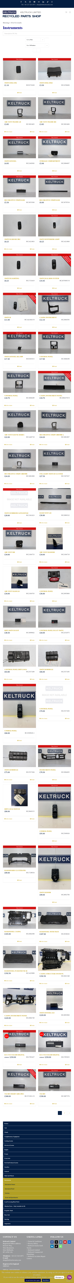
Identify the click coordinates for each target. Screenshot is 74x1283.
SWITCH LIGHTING (11, 278)
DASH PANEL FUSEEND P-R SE (15, 971)
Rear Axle (7, 1215)
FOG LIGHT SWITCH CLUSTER (51, 474)
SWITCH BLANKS (46, 83)
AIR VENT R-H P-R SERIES (14, 435)
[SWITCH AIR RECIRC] (19, 225)
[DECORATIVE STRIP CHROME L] (54, 421)
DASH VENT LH (45, 513)
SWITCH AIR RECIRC (12, 239)
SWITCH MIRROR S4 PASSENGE (16, 513)
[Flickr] (69, 1242)
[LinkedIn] (52, 1246)
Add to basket (9, 131)
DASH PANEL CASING (12, 931)
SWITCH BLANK (10, 83)
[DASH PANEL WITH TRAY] (54, 918)
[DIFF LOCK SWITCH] (19, 795)
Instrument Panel (9, 1189)
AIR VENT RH (9, 552)
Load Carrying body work (11, 1202)
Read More (46, 1280)
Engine (6, 1149)
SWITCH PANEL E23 (47, 1013)
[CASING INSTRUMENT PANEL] (19, 1000)
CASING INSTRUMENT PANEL (51, 395)
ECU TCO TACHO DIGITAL (14, 1055)
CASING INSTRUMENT (48, 317)
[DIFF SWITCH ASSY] (19, 617)
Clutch (6, 1132)
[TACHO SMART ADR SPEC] (19, 1080)
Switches (7, 1193)
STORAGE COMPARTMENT (50, 161)
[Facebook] (52, 1242)
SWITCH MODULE (46, 669)
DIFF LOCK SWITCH (12, 809)
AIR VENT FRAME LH (12, 122)
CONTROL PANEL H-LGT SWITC (52, 630)
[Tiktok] (56, 1246)
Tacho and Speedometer (11, 1197)
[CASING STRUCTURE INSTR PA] (54, 958)
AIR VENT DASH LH (11, 591)
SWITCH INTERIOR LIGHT (50, 239)
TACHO (42, 1094)
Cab (5, 1128)
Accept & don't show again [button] (33, 1280)
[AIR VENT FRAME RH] (54, 108)
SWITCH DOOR (45, 892)
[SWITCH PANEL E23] (54, 999)
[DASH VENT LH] (54, 499)
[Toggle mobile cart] (66, 12)
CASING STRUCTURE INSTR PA (51, 974)
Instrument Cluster (10, 1184)
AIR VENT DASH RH (47, 552)
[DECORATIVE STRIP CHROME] (19, 460)
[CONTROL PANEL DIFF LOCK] (19, 656)
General (6, 1171)
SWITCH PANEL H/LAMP (13, 356)
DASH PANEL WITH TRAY (49, 932)
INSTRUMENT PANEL (48, 770)
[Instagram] (60, 1242)
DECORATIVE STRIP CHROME (15, 474)
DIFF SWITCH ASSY (11, 630)
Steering (6, 1219)
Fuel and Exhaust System (11, 1162)
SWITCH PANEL (10, 161)
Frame (6, 1154)
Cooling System (8, 1141)
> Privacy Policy (32, 1243)
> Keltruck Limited (33, 1250)
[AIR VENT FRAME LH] (19, 108)
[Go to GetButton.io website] (69, 1281)
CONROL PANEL (10, 731)
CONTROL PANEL (46, 356)
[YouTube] (65, 1242)
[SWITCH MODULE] (54, 656)
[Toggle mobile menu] (70, 12)
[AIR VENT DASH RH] (54, 538)
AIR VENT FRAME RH (48, 122)
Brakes (6, 1123)
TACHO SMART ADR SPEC (14, 1094)
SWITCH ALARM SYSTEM (49, 278)
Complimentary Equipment (11, 1136)
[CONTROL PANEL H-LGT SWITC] (54, 617)
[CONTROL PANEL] (19, 382)
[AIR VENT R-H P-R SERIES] (19, 421)
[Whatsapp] (60, 1246)
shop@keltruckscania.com (45, 4)
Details (20, 92)
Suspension (7, 1223)
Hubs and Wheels (9, 1175)
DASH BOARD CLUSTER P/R (15, 870)
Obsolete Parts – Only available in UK (14, 1206)
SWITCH (7, 317)
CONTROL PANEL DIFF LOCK (15, 669)
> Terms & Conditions (34, 1241)
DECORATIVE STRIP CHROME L (52, 435)
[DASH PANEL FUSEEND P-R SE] (19, 957)
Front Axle (7, 1158)
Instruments (7, 1180)
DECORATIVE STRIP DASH (14, 200)
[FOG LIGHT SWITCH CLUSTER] (54, 460)
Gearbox (6, 1167)
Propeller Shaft (8, 1210)
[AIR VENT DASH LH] (19, 578)
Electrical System (9, 1145)
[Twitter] (56, 1242)
